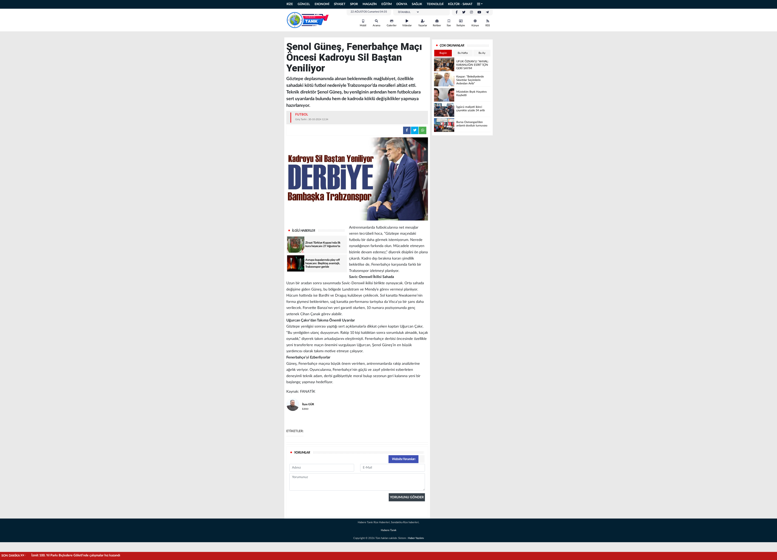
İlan (449, 25)
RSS (487, 25)
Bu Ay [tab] (482, 53)
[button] (480, 4)
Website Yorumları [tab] (403, 459)
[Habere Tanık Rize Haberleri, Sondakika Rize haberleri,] (307, 19)
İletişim (460, 25)
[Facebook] (457, 12)
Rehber (437, 25)
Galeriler (392, 25)
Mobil (363, 25)
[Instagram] (471, 12)
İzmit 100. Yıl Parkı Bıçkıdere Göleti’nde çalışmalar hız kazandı (75, 555)
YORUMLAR (302, 452)
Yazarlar (422, 25)
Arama (376, 25)
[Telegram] (487, 12)
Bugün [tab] (443, 53)
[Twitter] (463, 12)
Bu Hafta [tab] (463, 53)
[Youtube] (479, 12)
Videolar (407, 25)
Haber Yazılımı (416, 538)
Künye (475, 25)
